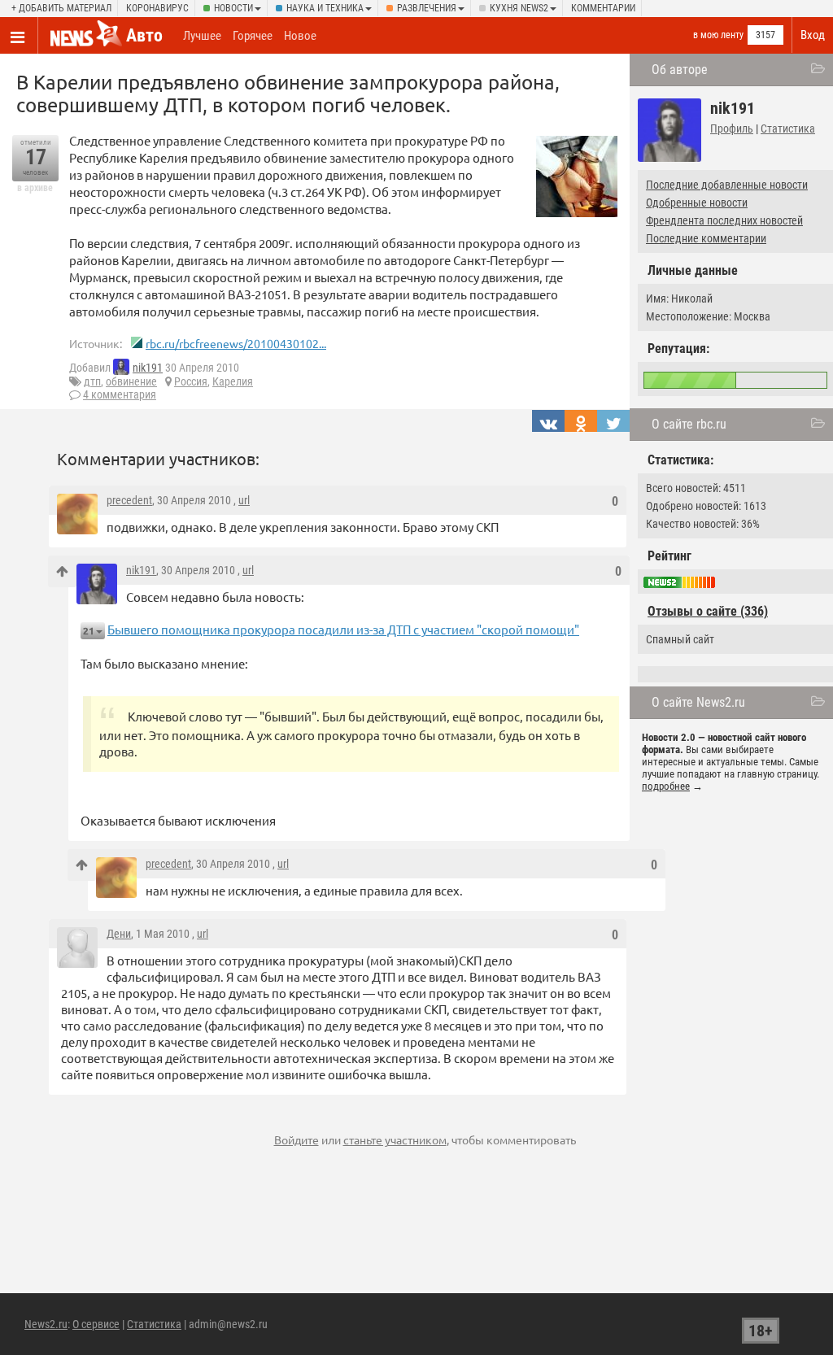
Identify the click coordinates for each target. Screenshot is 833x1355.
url (244, 500)
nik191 (148, 367)
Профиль (731, 128)
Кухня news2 (519, 8)
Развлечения (426, 8)
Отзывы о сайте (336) (708, 611)
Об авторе (680, 69)
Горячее (253, 35)
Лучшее (202, 35)
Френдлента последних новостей (724, 220)
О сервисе (96, 1324)
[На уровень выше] (62, 571)
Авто (144, 35)
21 (88, 631)
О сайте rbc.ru (689, 424)
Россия (190, 381)
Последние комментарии (706, 238)
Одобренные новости (697, 202)
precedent (129, 500)
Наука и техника (325, 8)
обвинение (131, 381)
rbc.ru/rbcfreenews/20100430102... (236, 343)
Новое (300, 35)
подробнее (666, 786)
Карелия (232, 381)
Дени (119, 933)
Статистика (788, 128)
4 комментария (119, 394)
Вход (812, 35)
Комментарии (603, 8)
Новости (233, 8)
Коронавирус (157, 8)
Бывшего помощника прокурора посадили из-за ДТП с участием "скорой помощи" (343, 629)
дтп (92, 381)
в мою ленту (718, 35)
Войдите (296, 1139)
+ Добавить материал (61, 8)
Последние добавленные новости (727, 184)
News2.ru (46, 1324)
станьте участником (395, 1139)
